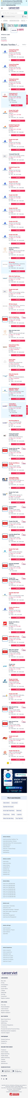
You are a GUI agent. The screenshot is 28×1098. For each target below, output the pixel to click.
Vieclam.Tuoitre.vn (5, 1039)
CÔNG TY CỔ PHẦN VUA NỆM (15, 406)
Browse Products (5, 1010)
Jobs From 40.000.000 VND (9, 896)
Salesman (18, 810)
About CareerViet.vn (6, 1019)
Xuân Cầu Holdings (13, 624)
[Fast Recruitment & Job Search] (14, 8)
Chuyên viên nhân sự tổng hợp (14, 608)
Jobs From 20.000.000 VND (9, 893)
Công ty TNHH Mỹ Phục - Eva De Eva (17, 263)
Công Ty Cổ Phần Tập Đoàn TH (15, 495)
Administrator (4, 1063)
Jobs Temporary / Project (9, 929)
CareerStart (4, 996)
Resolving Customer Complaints (8, 1030)
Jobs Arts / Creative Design (9, 848)
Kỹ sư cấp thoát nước (8, 810)
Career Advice (4, 988)
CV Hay (2, 982)
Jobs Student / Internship (9, 905)
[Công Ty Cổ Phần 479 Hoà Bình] (5, 551)
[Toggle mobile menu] (2, 8)
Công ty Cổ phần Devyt (14, 682)
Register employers (5, 1012)
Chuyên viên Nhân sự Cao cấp (14, 463)
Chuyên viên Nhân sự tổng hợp (14, 248)
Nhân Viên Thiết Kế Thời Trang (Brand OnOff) (13, 650)
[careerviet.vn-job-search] (6, 1071)
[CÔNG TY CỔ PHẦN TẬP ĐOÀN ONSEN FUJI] (5, 753)
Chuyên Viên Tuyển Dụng (13, 492)
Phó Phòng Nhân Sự (14, 420)
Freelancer (3, 1049)
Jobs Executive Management (9, 917)
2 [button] (10, 763)
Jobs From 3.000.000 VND (9, 883)
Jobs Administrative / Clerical (9, 841)
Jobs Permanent (6, 928)
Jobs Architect (6, 846)
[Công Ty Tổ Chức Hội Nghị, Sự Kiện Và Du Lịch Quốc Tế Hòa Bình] (5, 156)
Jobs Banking (6, 852)
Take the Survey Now (11, 5)
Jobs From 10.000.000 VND (9, 889)
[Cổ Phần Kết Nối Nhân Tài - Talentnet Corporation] (5, 347)
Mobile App (3, 992)
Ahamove (11, 113)
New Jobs (3, 980)
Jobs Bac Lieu (6, 872)
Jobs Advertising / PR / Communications (12, 843)
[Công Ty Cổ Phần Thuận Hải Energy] (5, 278)
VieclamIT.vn (4, 1041)
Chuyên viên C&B (13, 195)
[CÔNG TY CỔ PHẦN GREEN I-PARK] (5, 390)
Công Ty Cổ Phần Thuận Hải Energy (16, 277)
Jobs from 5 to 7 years (8, 957)
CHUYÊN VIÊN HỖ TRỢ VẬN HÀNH (14, 535)
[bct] (14, 1094)
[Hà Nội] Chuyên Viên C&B (14, 167)
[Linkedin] (3, 1079)
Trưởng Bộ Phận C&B (14, 154)
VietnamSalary (4, 984)
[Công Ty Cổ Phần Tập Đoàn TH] (5, 494)
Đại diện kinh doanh (8, 806)
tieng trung (6, 814)
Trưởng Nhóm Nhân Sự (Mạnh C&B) (12, 404)
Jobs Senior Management (9, 915)
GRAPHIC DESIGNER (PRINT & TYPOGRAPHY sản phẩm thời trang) (14, 564)
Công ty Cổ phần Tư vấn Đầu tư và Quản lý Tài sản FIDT (16, 480)
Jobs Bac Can (6, 869)
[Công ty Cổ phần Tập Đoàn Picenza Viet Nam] (5, 95)
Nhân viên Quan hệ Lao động (13, 374)
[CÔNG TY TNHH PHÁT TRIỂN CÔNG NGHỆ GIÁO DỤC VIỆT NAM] (5, 696)
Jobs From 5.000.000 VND (9, 885)
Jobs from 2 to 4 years (8, 955)
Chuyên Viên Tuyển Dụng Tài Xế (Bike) (13, 111)
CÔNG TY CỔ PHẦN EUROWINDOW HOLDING (16, 377)
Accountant (15, 802)
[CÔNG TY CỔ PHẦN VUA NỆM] (5, 406)
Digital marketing (5, 1053)
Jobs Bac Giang (6, 870)
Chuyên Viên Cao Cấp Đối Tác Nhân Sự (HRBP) (14, 449)
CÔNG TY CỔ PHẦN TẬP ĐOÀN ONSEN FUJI (15, 752)
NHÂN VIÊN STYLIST (14, 636)
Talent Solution (4, 1008)
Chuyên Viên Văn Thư (14, 750)
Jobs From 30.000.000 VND (9, 894)
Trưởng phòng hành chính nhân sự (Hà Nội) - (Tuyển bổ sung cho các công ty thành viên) (14, 434)
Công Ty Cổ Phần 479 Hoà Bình (15, 552)
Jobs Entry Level (7, 907)
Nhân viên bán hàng (8, 818)
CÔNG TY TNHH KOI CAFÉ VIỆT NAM (16, 250)
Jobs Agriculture (6, 845)
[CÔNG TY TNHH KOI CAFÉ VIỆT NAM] (5, 250)
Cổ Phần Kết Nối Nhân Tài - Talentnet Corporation (15, 348)
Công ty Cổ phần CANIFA (14, 318)
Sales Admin (6, 802)
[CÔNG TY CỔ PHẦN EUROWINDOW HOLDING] (5, 376)
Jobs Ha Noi (5, 861)
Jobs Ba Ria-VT (6, 867)
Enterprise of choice (10, 16)
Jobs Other (5, 933)
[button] (26, 1)
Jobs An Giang (6, 865)
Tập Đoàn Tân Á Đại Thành (14, 52)
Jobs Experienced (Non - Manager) (11, 909)
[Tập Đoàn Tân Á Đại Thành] (5, 52)
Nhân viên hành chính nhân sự (14, 331)
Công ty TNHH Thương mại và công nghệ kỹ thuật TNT (16, 667)
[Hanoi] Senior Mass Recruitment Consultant (14, 345)
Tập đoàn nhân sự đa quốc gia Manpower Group (15, 362)
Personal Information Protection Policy (10, 1028)
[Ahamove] (5, 112)
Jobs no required (7, 950)
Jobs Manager (6, 913)
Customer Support (5, 1032)
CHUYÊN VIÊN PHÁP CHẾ (14, 593)
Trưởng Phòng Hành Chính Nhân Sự (14, 50)
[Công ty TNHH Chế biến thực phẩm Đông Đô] (5, 738)
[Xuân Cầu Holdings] (5, 624)
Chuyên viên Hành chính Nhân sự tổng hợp (14, 679)
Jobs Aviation (6, 850)
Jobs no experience (7, 952)
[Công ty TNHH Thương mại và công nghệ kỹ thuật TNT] (5, 666)
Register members (5, 998)
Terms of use (4, 1027)
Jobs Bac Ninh (6, 874)
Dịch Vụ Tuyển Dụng (14, 317)
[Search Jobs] (25, 12)
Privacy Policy (4, 1021)
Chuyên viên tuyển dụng (13, 140)
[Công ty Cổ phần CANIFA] (5, 319)
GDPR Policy (4, 1023)
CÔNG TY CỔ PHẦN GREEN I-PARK (16, 391)
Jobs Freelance (6, 931)
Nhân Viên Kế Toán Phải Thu (13, 707)
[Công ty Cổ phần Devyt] (5, 681)
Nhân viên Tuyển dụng (14, 276)
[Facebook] (1, 1079)
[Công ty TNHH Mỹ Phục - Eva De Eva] (5, 264)
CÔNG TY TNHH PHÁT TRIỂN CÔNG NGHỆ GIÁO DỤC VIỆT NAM (16, 695)
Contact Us (3, 1043)
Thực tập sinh (19, 818)
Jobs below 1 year (7, 954)
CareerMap (3, 986)
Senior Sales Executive (12, 360)
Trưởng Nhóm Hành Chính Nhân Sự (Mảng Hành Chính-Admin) (14, 478)
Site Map (3, 994)
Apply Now (18, 60)
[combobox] (12, 12)
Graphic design (4, 1055)
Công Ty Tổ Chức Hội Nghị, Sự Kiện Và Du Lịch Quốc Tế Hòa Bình (16, 155)
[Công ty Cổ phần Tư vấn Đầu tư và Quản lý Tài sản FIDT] (5, 479)
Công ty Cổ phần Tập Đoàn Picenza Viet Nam (15, 96)
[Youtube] (6, 1079)
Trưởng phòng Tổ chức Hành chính (13, 94)
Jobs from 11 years (7, 961)
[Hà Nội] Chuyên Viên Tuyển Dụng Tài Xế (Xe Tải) (14, 125)
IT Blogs (3, 990)
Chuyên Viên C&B (13, 181)
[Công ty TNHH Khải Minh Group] (5, 436)
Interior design (4, 1051)
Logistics (19, 814)
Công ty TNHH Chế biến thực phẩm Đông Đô (16, 739)
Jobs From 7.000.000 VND (9, 887)
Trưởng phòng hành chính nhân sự (14, 79)
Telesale (3, 1059)
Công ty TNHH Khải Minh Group (16, 436)
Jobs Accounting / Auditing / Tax (10, 839)
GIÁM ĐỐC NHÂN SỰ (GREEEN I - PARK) (14, 389)
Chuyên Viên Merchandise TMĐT (14, 578)
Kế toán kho (12, 262)
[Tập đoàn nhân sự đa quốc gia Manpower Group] (5, 361)
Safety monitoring (5, 1057)
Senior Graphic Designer (12, 507)
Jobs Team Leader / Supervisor (10, 911)
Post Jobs (3, 1004)
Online (13, 814)
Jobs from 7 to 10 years (8, 959)
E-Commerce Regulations (7, 1025)
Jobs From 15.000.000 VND (9, 891)
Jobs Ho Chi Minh (7, 863)
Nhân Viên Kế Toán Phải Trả (13, 722)
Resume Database (5, 1006)
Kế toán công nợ (13, 304)
